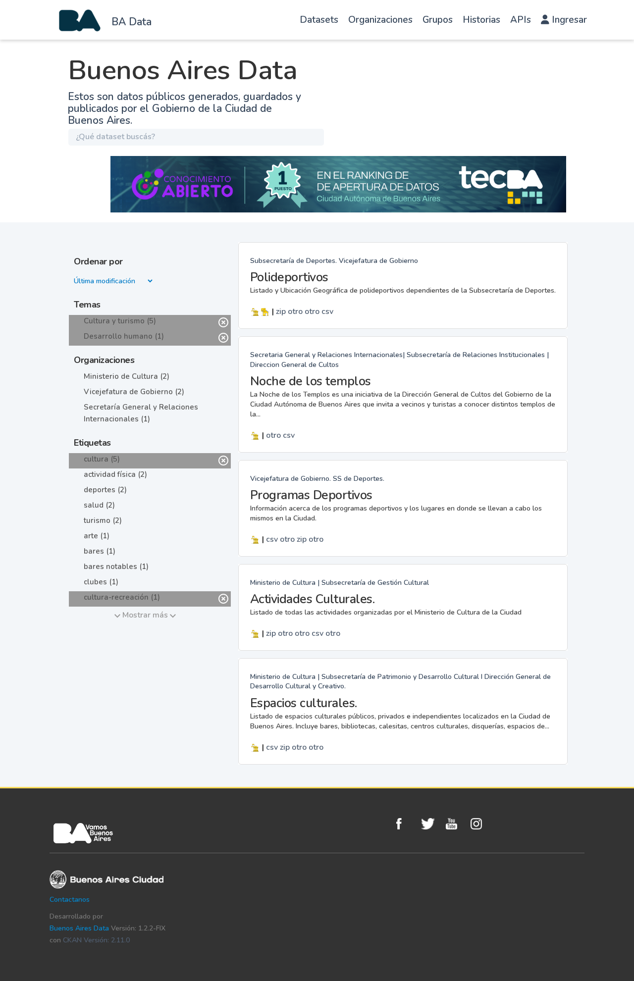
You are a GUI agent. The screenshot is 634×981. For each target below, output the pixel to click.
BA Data (131, 22)
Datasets (319, 19)
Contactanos (70, 899)
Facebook (406, 823)
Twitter (431, 823)
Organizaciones (380, 19)
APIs (520, 19)
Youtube (456, 823)
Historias (481, 19)
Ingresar (568, 19)
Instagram (480, 823)
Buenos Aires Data (79, 928)
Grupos (438, 19)
